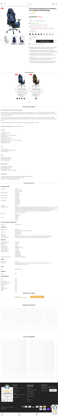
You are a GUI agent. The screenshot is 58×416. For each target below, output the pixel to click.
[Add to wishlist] (55, 41)
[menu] (1, 3)
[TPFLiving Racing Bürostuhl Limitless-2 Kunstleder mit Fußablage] (22, 80)
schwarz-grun (20, 99)
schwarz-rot (24, 99)
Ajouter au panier (44, 41)
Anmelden (53, 390)
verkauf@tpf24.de (16, 397)
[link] (7, 327)
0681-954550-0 (16, 390)
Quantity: (30, 38)
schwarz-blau (17, 99)
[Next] (27, 40)
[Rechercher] (4, 3)
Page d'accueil (3, 6)
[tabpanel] (22, 87)
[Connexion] (53, 4)
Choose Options (22, 89)
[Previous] (1, 40)
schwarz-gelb (22, 99)
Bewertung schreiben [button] (37, 297)
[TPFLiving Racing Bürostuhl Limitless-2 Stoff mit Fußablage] (36, 80)
